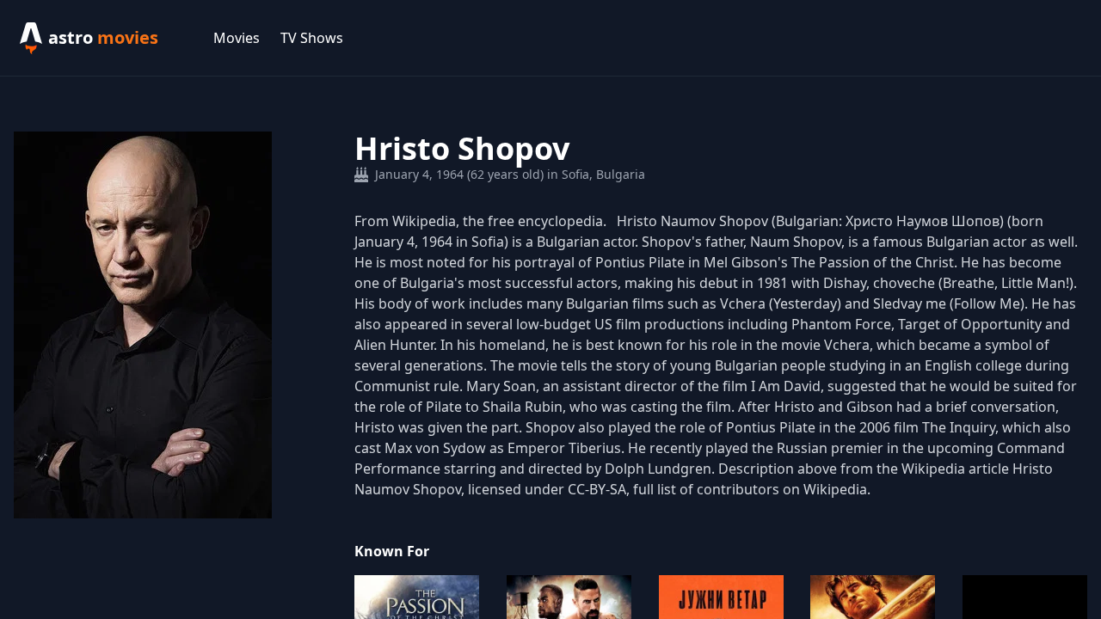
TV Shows (311, 37)
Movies (236, 37)
